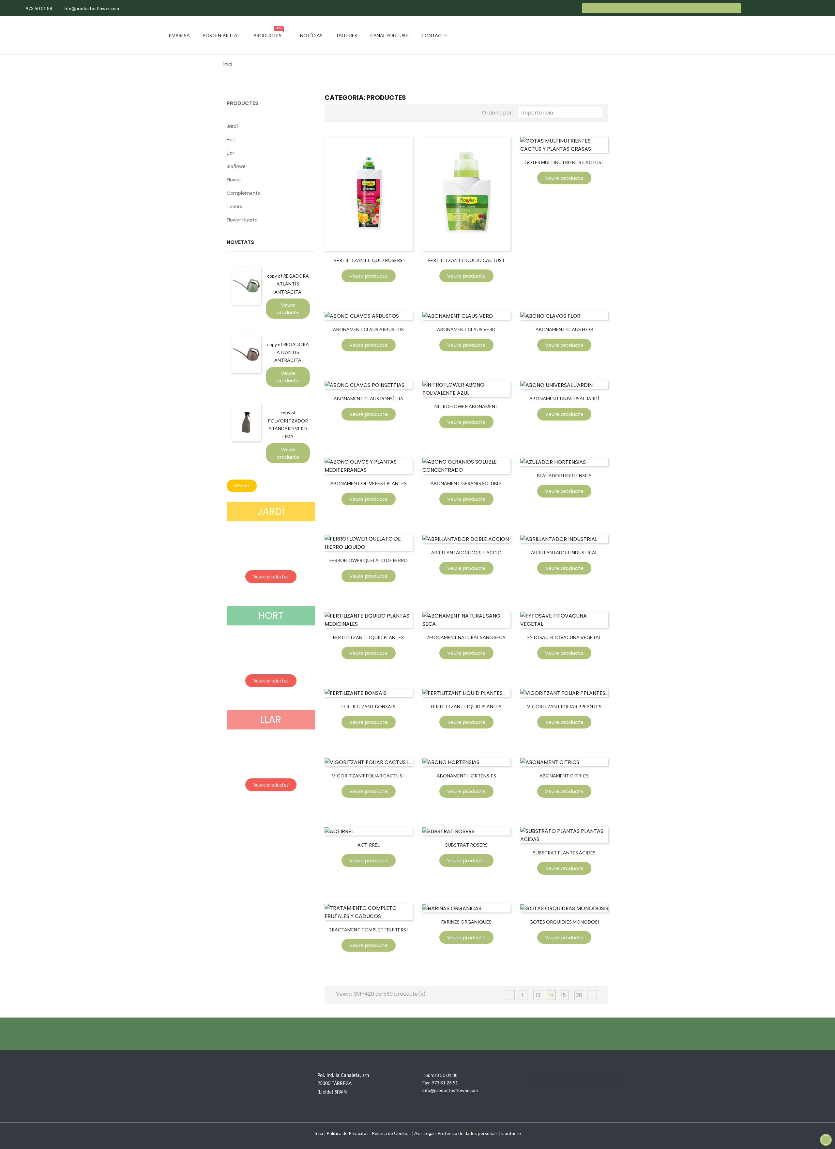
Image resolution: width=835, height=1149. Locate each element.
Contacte (511, 1133)
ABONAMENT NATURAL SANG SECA (466, 637)
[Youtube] (593, 1079)
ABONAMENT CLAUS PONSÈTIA (368, 398)
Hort (231, 139)
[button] (270, 576)
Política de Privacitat (347, 1133)
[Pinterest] (611, 1079)
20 (579, 995)
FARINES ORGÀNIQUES (466, 922)
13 (538, 995)
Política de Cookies (391, 1133)
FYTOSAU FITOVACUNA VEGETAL (564, 637)
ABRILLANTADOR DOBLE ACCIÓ (466, 552)
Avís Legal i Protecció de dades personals (456, 1133)
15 (563, 995)
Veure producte (288, 308)
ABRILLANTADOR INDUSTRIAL (564, 552)
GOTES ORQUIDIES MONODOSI (564, 922)
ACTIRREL (368, 845)
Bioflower (237, 166)
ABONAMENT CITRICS (564, 775)
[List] (347, 112)
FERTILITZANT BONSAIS (368, 706)
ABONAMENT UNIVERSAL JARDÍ (564, 398)
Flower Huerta (242, 220)
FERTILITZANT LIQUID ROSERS (368, 260)
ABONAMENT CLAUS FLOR (564, 329)
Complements (243, 193)
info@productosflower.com (450, 1090)
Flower (234, 179)
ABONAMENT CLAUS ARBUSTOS (368, 329)
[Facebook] (539, 1079)
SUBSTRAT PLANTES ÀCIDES (564, 852)
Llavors (234, 206)
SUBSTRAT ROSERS (466, 845)
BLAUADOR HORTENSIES (564, 475)
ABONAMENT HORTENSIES (466, 775)
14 (551, 995)
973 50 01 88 (444, 1075)
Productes (242, 103)
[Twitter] (557, 1079)
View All (241, 485)
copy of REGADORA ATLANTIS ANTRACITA (288, 283)
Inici (318, 1133)
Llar (230, 153)
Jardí (232, 126)
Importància (561, 112)
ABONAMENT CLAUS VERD (466, 329)
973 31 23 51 (445, 1082)
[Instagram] (575, 1079)
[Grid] (336, 112)
